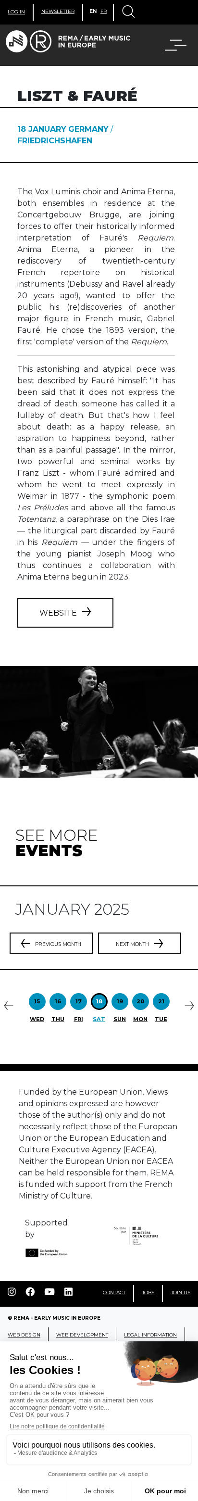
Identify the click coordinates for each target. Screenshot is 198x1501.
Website (58, 613)
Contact (114, 1292)
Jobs (148, 1292)
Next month (132, 944)
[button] (169, 45)
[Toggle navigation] (128, 12)
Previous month (58, 944)
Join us (180, 1292)
